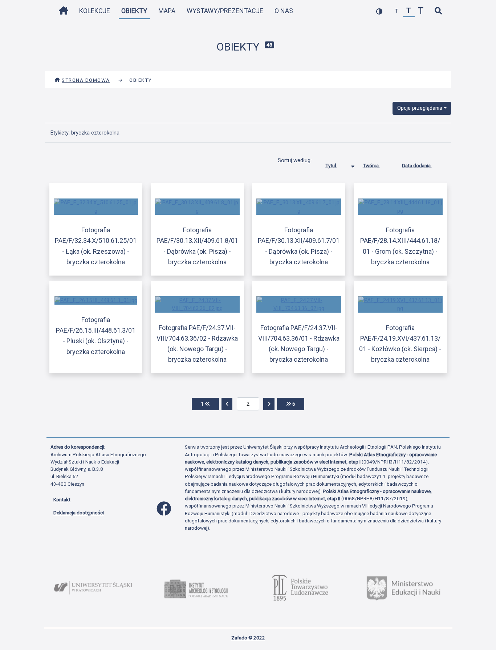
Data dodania (417, 165)
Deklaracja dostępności (78, 512)
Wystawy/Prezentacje (225, 11)
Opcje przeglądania (419, 108)
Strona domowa (86, 80)
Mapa (166, 11)
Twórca (371, 165)
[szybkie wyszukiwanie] (438, 11)
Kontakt (61, 499)
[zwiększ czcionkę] (421, 11)
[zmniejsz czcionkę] (397, 11)
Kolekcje (94, 11)
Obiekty (134, 11)
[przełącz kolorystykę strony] (379, 11)
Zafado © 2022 (248, 638)
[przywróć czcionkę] (409, 11)
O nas (284, 11)
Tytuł (331, 165)
